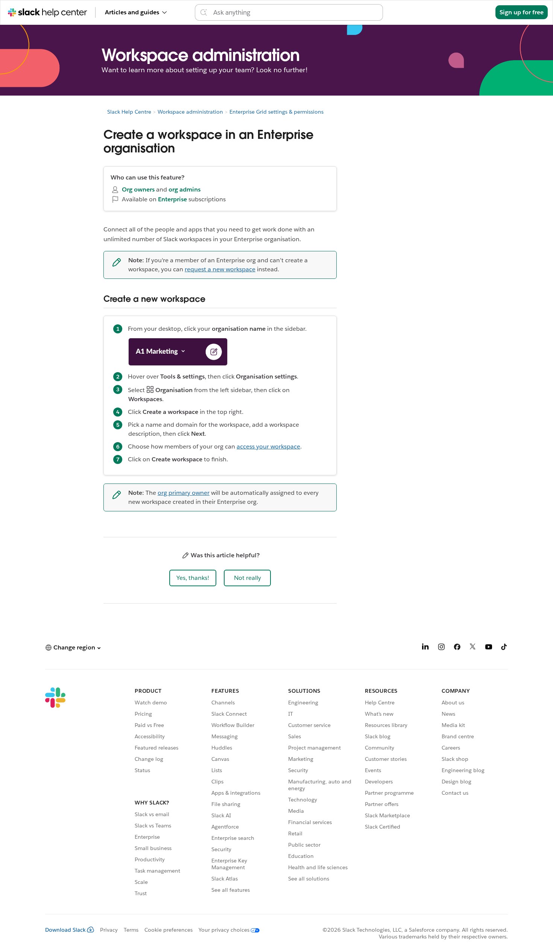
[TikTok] (504, 648)
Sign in (476, 12)
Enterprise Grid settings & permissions (276, 111)
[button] (192, 578)
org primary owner (184, 493)
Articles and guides (132, 12)
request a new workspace (220, 269)
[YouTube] (488, 648)
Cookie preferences (168, 929)
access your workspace (268, 446)
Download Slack (65, 929)
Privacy (109, 929)
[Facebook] (457, 648)
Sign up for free (522, 12)
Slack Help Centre (129, 111)
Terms (131, 929)
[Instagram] (441, 648)
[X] (472, 648)
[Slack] (55, 793)
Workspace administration (190, 111)
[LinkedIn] (425, 648)
